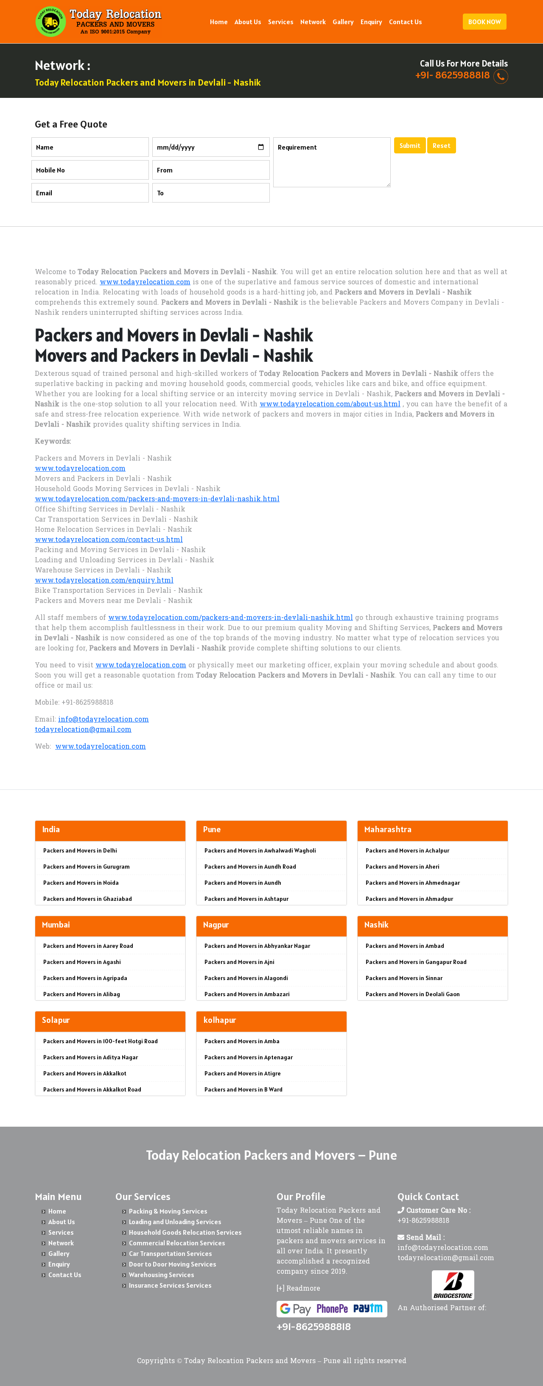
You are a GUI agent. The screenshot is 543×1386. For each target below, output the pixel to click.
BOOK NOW (484, 21)
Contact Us (405, 21)
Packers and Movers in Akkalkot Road (92, 1089)
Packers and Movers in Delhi (80, 850)
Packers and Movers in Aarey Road (88, 946)
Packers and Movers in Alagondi (246, 978)
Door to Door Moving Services (172, 1264)
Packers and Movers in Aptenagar (248, 1057)
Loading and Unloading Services (175, 1221)
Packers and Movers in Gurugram (86, 866)
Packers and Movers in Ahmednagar (413, 882)
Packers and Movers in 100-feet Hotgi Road (100, 1041)
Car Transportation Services (170, 1253)
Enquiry (371, 21)
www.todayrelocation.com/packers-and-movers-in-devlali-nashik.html (157, 499)
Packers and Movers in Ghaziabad (87, 899)
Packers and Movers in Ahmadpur (409, 899)
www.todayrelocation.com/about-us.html (330, 405)
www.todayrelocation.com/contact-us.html (109, 540)
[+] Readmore (298, 1289)
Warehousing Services (161, 1274)
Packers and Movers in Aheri (402, 866)
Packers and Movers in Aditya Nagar (90, 1057)
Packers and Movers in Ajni (239, 962)
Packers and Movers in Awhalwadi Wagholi (260, 850)
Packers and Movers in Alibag (81, 994)
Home (219, 21)
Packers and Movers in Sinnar (404, 978)
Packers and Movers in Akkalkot (84, 1073)
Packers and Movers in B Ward (243, 1089)
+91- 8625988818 (452, 75)
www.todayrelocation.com (145, 283)
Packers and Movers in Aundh (242, 882)
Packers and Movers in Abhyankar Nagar (257, 946)
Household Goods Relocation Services (185, 1232)
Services (281, 21)
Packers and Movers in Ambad (405, 946)
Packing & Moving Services (168, 1211)
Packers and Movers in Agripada (85, 978)
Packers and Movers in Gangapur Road (416, 962)
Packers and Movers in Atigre (242, 1073)
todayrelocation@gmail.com (83, 730)
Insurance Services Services (170, 1285)
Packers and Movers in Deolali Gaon (413, 994)
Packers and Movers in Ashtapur (246, 899)
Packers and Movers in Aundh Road (250, 866)
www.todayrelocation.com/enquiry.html (104, 581)
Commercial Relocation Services (177, 1243)
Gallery (343, 21)
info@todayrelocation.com (103, 720)
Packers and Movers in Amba (242, 1041)
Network (313, 21)
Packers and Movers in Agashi (82, 962)
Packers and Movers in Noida (81, 882)
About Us (248, 21)
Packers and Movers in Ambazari (247, 994)
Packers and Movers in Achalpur (407, 850)
